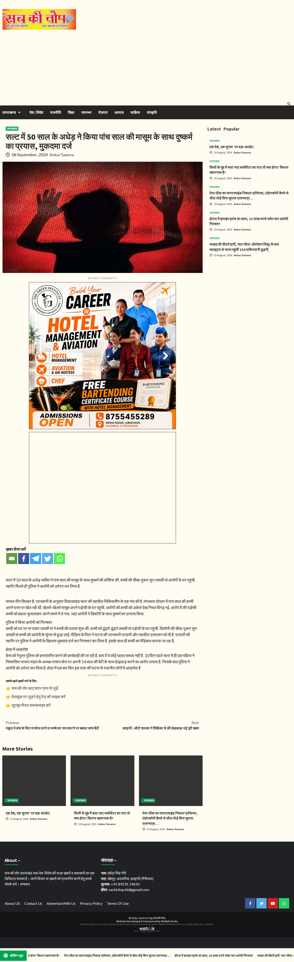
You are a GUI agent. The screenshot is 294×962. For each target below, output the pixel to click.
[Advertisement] (147, 64)
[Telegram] (35, 558)
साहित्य (135, 112)
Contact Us (33, 903)
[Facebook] (23, 558)
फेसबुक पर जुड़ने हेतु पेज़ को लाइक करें (38, 696)
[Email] (11, 558)
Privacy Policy (91, 903)
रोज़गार (103, 112)
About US (12, 903)
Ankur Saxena (61, 154)
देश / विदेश (36, 112)
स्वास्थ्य (86, 112)
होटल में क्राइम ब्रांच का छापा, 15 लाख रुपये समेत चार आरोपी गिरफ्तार (195, 955)
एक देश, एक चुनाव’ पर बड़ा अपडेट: (28, 813)
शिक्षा (71, 112)
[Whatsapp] (59, 558)
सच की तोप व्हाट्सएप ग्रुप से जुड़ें (34, 688)
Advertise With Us (61, 903)
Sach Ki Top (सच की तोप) (152, 918)
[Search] (289, 103)
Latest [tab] (214, 129)
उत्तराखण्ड (9, 112)
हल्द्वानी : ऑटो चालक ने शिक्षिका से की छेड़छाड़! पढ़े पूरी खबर (161, 725)
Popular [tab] (231, 129)
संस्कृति (152, 112)
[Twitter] (47, 558)
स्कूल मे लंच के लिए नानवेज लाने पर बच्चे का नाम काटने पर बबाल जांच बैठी (52, 725)
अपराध (119, 112)
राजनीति (55, 112)
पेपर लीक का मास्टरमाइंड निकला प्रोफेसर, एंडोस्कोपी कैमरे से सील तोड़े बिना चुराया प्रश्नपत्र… (170, 818)
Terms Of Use (118, 903)
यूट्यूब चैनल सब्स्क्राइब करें (31, 705)
